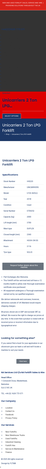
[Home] (3, 134)
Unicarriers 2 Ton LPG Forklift (21, 134)
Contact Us (6, 55)
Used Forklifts (8, 42)
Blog (4, 59)
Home (4, 35)
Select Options (12, 116)
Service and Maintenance (12, 49)
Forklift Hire (7, 45)
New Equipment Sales (11, 38)
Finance (5, 52)
